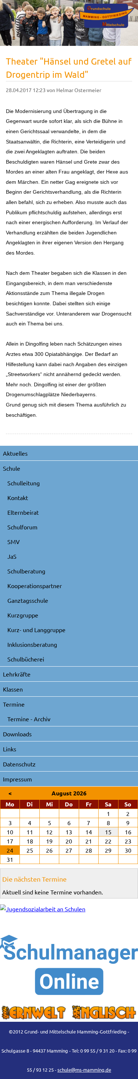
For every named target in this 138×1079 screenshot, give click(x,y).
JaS (12, 556)
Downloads (17, 733)
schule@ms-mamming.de (84, 1070)
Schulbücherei (25, 659)
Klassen (13, 689)
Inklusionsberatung (32, 644)
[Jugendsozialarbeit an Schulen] (69, 915)
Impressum (17, 779)
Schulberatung (26, 571)
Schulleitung (23, 482)
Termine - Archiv (28, 718)
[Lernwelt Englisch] (69, 1012)
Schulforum (22, 527)
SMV (13, 541)
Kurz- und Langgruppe (36, 629)
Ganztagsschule (27, 600)
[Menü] (106, 16)
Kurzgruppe (22, 615)
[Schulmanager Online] (69, 965)
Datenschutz (19, 764)
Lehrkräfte (17, 674)
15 (108, 831)
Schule (11, 468)
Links (9, 748)
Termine (14, 704)
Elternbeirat (23, 512)
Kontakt (17, 497)
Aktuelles (15, 453)
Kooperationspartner (34, 585)
